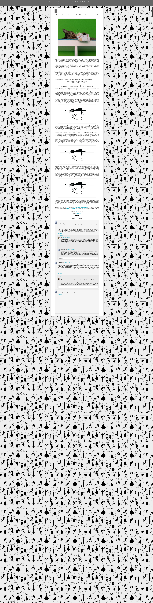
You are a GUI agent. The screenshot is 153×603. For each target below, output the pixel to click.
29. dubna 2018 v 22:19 (67, 237)
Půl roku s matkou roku (77, 11)
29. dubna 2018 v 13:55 (68, 221)
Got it (105, 2)
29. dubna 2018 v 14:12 (68, 262)
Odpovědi (61, 235)
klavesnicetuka (60, 221)
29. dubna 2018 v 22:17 (67, 278)
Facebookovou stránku (70, 208)
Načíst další (77, 314)
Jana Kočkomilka (58, 209)
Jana (77, 211)
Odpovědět (60, 233)
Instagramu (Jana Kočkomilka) (81, 207)
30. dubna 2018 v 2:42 (71, 249)
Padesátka (60, 291)
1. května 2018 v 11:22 (66, 291)
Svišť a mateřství (78, 213)
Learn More (100, 2)
